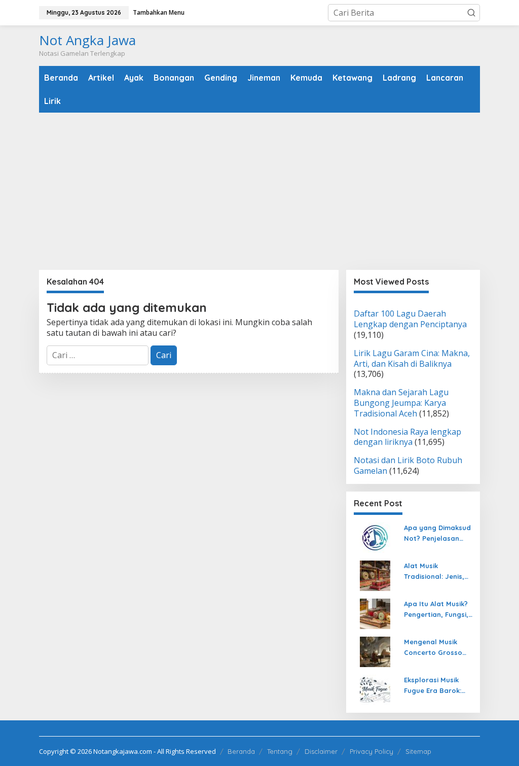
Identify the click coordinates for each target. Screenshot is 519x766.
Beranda (241, 751)
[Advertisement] (259, 191)
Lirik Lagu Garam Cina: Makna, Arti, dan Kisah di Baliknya (412, 358)
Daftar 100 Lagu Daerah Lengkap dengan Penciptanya (410, 319)
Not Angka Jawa (87, 40)
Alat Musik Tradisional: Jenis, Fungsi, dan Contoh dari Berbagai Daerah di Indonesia (438, 572)
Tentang (279, 751)
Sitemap (418, 751)
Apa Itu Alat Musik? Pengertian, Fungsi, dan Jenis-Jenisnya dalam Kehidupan (436, 610)
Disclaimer (321, 751)
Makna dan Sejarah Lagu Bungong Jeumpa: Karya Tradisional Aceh (401, 403)
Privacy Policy (371, 751)
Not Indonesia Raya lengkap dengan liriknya (407, 437)
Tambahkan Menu (158, 12)
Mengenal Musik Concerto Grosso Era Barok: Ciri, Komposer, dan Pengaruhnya (433, 648)
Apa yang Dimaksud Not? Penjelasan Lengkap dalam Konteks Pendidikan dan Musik (437, 534)
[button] (471, 12)
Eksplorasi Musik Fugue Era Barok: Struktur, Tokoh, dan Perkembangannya (436, 686)
